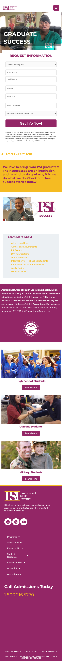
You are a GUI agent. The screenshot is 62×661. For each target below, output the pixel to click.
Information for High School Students (29, 260)
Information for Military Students (27, 264)
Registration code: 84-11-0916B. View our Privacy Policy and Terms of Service (31, 657)
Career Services (14, 562)
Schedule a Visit (19, 271)
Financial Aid (13, 548)
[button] (7, 209)
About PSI (12, 568)
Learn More (31, 387)
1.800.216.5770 (19, 594)
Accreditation (14, 574)
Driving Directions (20, 253)
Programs (12, 536)
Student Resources (12, 555)
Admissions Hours (20, 243)
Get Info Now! (31, 123)
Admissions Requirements (24, 246)
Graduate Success (20, 257)
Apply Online (17, 268)
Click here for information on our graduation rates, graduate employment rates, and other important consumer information (27, 508)
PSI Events (16, 250)
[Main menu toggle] (56, 8)
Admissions (13, 542)
